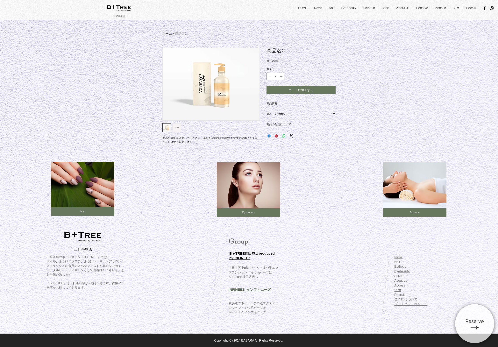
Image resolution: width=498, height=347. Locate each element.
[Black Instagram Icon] (491, 8)
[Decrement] (269, 76)
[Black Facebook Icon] (484, 8)
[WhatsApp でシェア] (283, 136)
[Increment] (281, 76)
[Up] (474, 323)
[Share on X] (291, 136)
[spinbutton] (275, 76)
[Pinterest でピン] (276, 136)
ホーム (167, 33)
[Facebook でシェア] (269, 136)
